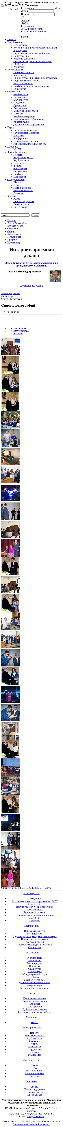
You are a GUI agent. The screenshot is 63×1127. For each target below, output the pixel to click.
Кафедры (18, 113)
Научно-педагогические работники (31, 53)
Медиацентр (19, 176)
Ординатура (19, 105)
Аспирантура (20, 108)
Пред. (16, 888)
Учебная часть (20, 94)
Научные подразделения (26, 132)
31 (25, 888)
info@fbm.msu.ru (35, 1116)
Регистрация (27, 26)
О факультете (20, 45)
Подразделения (21, 56)
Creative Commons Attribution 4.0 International (36, 1123)
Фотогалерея (20, 168)
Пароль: (25, 14)
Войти (24, 36)
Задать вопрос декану (31, 285)
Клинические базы (23, 190)
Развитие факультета (24, 58)
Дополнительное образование (29, 119)
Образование (14, 91)
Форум (17, 165)
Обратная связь (53, 40)
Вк (10, 9)
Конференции (20, 138)
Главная (11, 39)
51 (43, 888)
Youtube (16, 9)
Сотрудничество (15, 179)
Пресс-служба (20, 207)
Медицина (12, 146)
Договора (18, 193)
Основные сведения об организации (32, 61)
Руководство (20, 50)
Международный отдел (25, 111)
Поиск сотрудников (23, 201)
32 (28, 888)
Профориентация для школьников (31, 86)
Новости (17, 154)
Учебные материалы (24, 116)
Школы (17, 182)
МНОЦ (17, 149)
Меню (58, 8)
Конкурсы (18, 135)
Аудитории (19, 67)
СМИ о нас (19, 64)
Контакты (12, 196)
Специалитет (20, 97)
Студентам (19, 102)
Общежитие (19, 89)
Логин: (24, 11)
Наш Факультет (15, 42)
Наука (10, 127)
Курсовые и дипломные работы (29, 143)
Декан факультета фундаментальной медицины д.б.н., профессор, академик (31, 264)
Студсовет (18, 163)
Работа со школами (23, 83)
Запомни (25, 20)
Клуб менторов (21, 160)
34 (34, 888)
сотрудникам (20, 171)
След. (48, 888)
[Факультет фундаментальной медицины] (2, 5)
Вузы (16, 185)
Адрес (16, 198)
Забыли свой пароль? (32, 28)
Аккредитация (21, 122)
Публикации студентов (25, 141)
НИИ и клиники (22, 187)
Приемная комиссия (23, 72)
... (23, 888)
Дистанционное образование (28, 124)
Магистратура (20, 75)
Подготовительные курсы (27, 80)
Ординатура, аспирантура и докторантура (35, 78)
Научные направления (25, 130)
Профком (18, 174)
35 (37, 888)
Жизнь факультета (16, 152)
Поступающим (15, 69)
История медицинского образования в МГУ (36, 47)
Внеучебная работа (23, 157)
